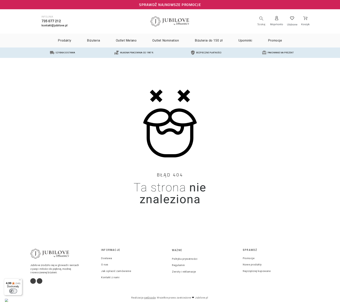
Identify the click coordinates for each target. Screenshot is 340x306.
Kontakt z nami (110, 277)
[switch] (13, 291)
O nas (104, 264)
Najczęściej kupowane (257, 271)
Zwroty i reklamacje (184, 271)
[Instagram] (39, 281)
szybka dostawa (65, 52)
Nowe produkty (252, 264)
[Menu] (20, 280)
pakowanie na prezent (281, 52)
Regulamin (178, 265)
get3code (149, 297)
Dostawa (106, 258)
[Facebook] (33, 281)
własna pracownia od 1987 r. (137, 52)
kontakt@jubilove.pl (54, 25)
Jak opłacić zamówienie (116, 271)
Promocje (248, 258)
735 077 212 (51, 21)
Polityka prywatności (184, 258)
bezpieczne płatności (208, 52)
